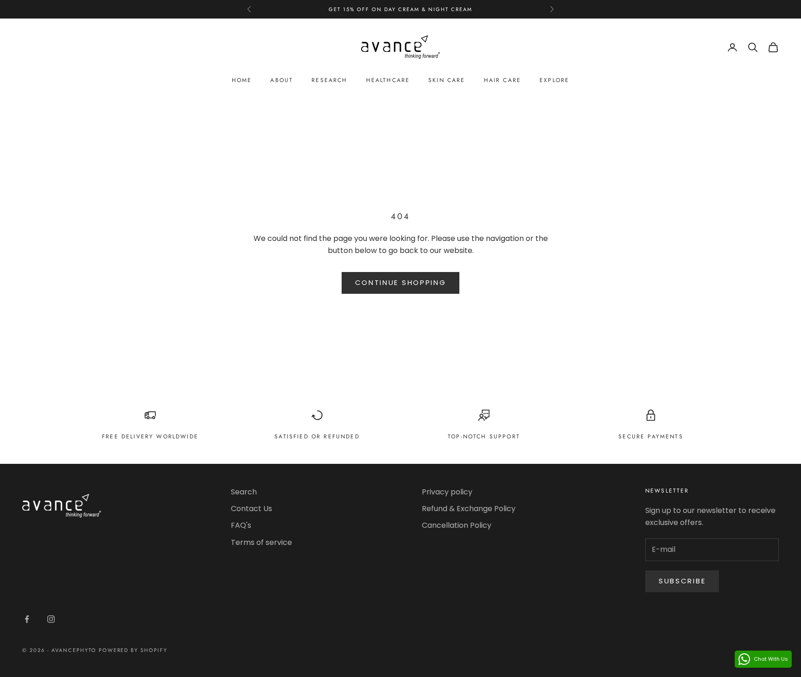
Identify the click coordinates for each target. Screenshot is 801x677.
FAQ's (241, 525)
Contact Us (251, 508)
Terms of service (261, 542)
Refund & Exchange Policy (468, 508)
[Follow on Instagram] (51, 619)
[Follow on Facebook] (27, 619)
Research (329, 80)
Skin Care (446, 80)
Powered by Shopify (133, 650)
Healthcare (388, 80)
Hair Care (502, 80)
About (281, 80)
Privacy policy (447, 492)
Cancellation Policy (456, 525)
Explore (554, 80)
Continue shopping (400, 282)
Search (244, 492)
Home (242, 80)
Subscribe (682, 581)
